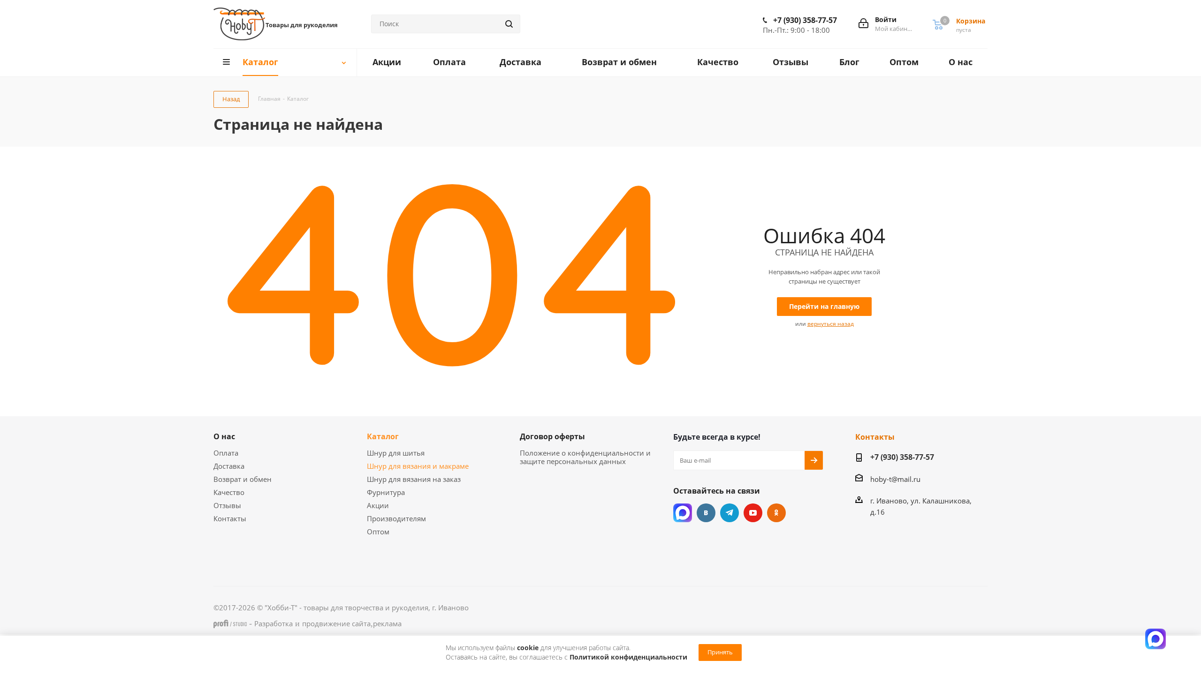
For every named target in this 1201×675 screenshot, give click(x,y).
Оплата (225, 453)
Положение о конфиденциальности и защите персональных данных (585, 457)
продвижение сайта (336, 623)
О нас (224, 436)
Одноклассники (776, 512)
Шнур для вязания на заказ (414, 479)
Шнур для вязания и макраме (418, 466)
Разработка (273, 623)
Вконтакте (706, 512)
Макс (682, 512)
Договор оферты (552, 436)
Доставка (228, 466)
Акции (378, 505)
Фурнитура (386, 492)
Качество (228, 492)
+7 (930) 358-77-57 (805, 20)
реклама (387, 623)
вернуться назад (830, 324)
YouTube (753, 512)
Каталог (383, 436)
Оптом (378, 531)
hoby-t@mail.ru (895, 479)
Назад (231, 99)
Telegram (729, 512)
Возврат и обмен (242, 479)
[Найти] (509, 24)
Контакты (229, 518)
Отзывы (227, 505)
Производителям (396, 518)
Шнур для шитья (396, 453)
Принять (720, 652)
